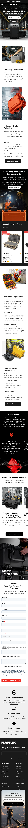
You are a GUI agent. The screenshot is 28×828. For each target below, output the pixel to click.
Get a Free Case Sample (14, 17)
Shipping (18, 789)
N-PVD (17, 773)
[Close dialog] (23, 792)
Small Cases (4, 766)
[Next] (26, 1)
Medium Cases (5, 768)
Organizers (18, 768)
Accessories (4, 779)
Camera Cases (5, 786)
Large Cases (4, 771)
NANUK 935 (6, 253)
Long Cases (4, 773)
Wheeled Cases (5, 776)
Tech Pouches (19, 771)
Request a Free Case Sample (14, 534)
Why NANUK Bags (20, 779)
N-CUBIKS (18, 776)
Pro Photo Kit (4, 789)
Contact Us (18, 786)
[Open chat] (25, 825)
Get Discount (13, 804)
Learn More (14, 21)
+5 (11, 261)
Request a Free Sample (13, 161)
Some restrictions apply (20, 718)
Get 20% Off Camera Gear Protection (14, 1)
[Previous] (1, 1)
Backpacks (18, 766)
